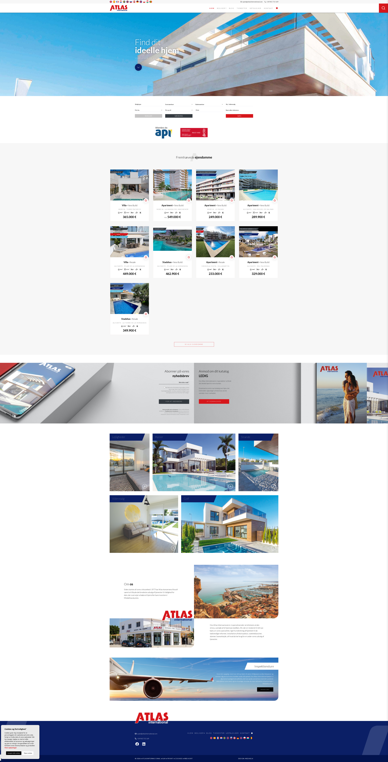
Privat (170, 758)
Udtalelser (255, 8)
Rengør (148, 116)
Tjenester (242, 8)
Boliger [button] (221, 8)
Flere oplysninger (11, 748)
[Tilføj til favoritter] (146, 200)
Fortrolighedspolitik (166, 391)
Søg (239, 116)
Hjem (211, 8)
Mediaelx (249, 758)
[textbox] (148, 104)
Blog (231, 8)
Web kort (188, 758)
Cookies (178, 758)
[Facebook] (138, 745)
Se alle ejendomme (194, 344)
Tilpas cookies (28, 753)
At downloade (214, 401)
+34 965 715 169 (272, 2)
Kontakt (268, 8)
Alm (164, 758)
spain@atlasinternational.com (252, 2)
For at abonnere (174, 401)
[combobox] (148, 104)
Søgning (179, 116)
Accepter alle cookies (13, 753)
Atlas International (120, 8)
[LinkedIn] (145, 745)
